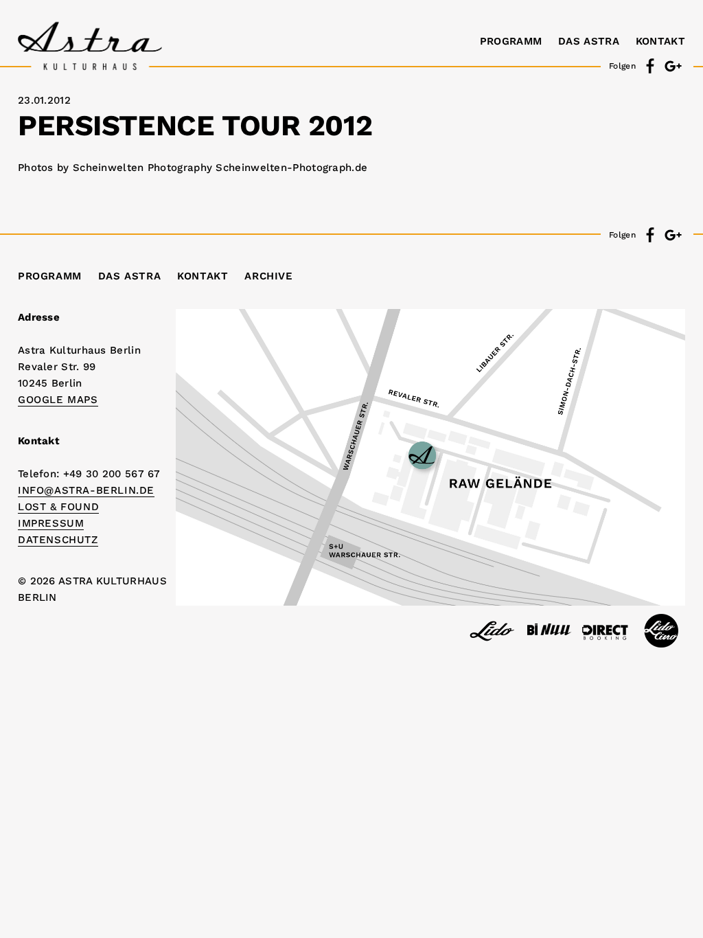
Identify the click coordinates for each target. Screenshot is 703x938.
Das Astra (588, 41)
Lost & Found (58, 507)
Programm (511, 41)
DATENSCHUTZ (58, 540)
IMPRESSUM (51, 523)
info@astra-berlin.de (86, 490)
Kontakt (660, 41)
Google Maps (58, 399)
